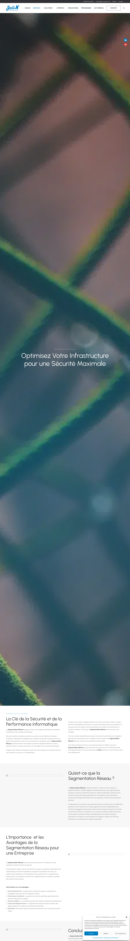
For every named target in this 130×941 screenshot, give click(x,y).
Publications (73, 8)
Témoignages (86, 8)
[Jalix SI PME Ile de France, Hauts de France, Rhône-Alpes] (12, 8)
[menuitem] (89, 1)
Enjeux (27, 8)
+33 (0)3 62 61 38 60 (88, 1)
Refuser (106, 933)
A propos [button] (60, 8)
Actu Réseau (99, 8)
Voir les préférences (120, 933)
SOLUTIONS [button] (48, 8)
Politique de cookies (98, 937)
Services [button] (36, 8)
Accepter (91, 933)
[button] (126, 917)
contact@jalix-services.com (103, 1)
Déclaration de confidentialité (110, 937)
